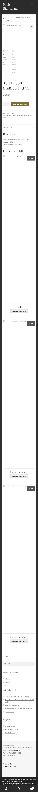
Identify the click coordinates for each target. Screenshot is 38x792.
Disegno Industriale (11, 729)
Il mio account (6, 788)
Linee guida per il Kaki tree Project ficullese (19, 708)
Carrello (29, 787)
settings (21, 785)
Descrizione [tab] (8, 127)
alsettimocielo (10, 726)
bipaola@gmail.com (14, 750)
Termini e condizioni (9, 766)
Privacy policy (8, 764)
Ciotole (7, 679)
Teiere (13, 18)
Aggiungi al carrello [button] (19, 311)
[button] (32, 26)
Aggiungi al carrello (20, 104)
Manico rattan (10, 115)
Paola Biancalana (10, 6)
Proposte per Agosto (12, 705)
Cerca (19, 788)
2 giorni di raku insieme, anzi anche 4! (17, 696)
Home (7, 18)
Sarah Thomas (10, 733)
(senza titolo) (9, 712)
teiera (30, 115)
